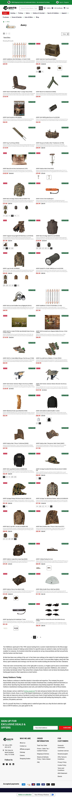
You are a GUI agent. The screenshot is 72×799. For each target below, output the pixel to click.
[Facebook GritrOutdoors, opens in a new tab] (4, 764)
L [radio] (6, 248)
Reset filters (7, 37)
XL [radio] (42, 71)
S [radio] (15, 285)
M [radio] (45, 506)
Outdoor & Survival (39, 13)
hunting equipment (29, 691)
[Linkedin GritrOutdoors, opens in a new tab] (13, 764)
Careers (22, 755)
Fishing (20, 13)
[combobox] (29, 8)
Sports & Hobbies (53, 13)
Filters (64, 34)
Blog (37, 17)
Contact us (23, 746)
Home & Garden (17, 17)
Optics (28, 13)
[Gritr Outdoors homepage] (9, 8)
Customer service (63, 751)
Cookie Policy (63, 765)
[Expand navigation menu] (16, 13)
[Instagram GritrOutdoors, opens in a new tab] (7, 764)
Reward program (63, 754)
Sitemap (22, 752)
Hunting (12, 13)
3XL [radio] (15, 215)
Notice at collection (25, 795)
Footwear (6, 17)
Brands (60, 776)
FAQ (38, 762)
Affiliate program (25, 749)
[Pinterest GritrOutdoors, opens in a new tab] (10, 764)
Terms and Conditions (63, 769)
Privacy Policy (63, 762)
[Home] (4, 21)
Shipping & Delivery (43, 754)
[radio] (38, 68)
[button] (4, 34)
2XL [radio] (12, 215)
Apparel (64, 13)
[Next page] (40, 637)
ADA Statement (62, 773)
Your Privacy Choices (41, 795)
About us (22, 743)
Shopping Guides (25, 758)
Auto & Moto (29, 17)
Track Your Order (42, 745)
